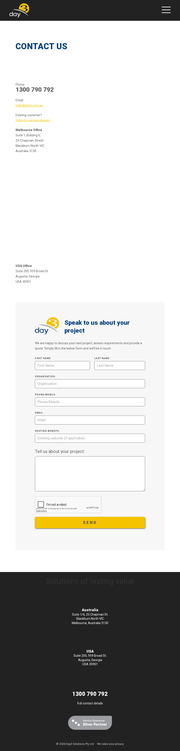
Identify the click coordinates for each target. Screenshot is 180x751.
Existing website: (47, 431)
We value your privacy (110, 744)
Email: (39, 413)
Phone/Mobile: (45, 394)
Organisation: (45, 376)
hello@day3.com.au (29, 105)
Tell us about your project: (60, 451)
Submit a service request (33, 120)
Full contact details (90, 703)
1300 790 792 (90, 694)
